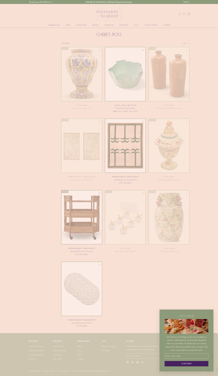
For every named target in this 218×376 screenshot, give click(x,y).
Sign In (186, 2)
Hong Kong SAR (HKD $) (40, 2)
